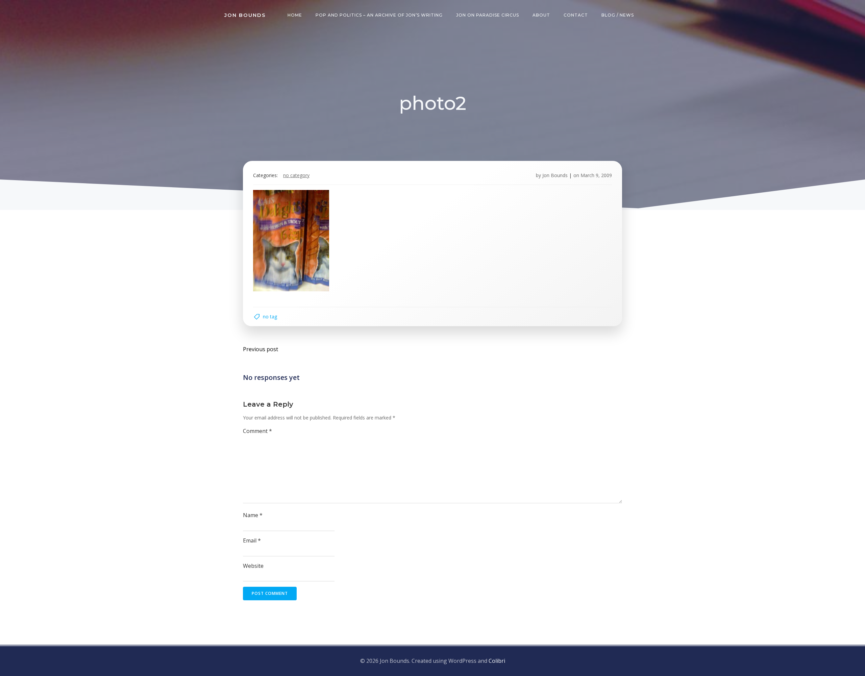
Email (252, 540)
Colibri (497, 661)
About (541, 15)
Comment (257, 431)
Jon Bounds (555, 175)
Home (295, 15)
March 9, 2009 (596, 175)
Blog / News (617, 15)
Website (253, 566)
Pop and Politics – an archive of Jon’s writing (379, 15)
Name (253, 515)
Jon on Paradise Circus (487, 15)
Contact (576, 15)
